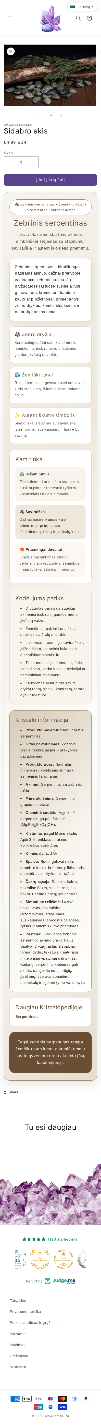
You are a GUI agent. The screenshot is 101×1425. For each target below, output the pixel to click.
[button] (9, 18)
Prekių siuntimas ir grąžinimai (35, 1322)
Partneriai (18, 1334)
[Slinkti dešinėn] (61, 115)
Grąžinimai (19, 1356)
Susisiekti (18, 1367)
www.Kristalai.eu (57, 1416)
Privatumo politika (25, 1311)
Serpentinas (26, 1016)
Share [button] (14, 1092)
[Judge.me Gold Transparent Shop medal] (50, 1259)
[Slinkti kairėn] (39, 115)
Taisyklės (18, 1300)
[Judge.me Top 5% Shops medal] (74, 1259)
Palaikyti (17, 1345)
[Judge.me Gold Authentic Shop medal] (27, 1259)
